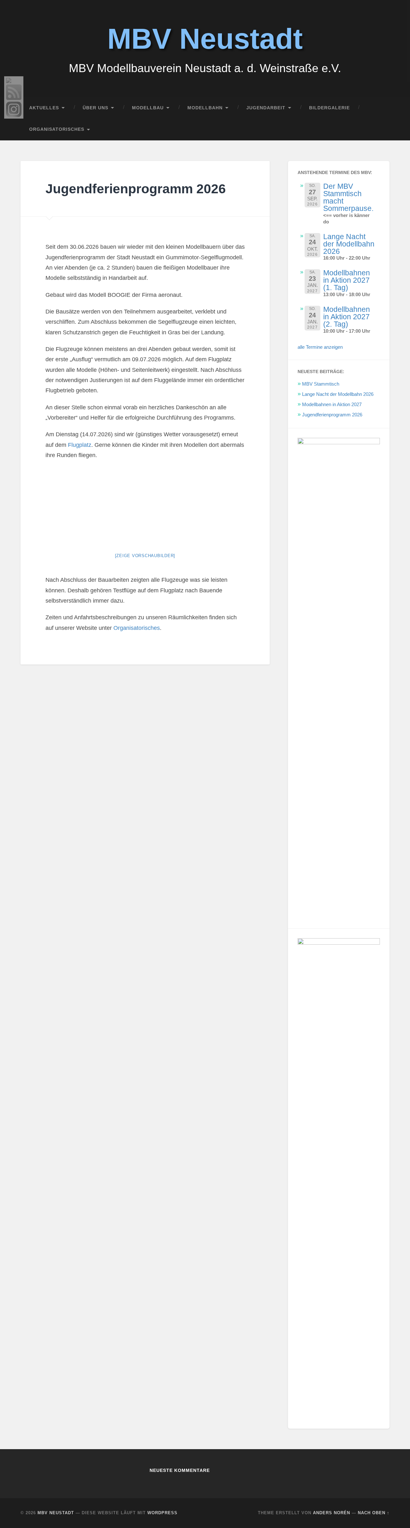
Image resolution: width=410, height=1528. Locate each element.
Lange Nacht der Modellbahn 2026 (348, 243)
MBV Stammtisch (320, 384)
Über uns (95, 107)
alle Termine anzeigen (320, 347)
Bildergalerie (329, 107)
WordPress (162, 1512)
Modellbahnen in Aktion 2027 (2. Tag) (346, 316)
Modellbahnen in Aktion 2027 (332, 404)
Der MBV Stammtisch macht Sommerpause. (348, 197)
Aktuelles (44, 107)
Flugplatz (78, 445)
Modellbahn (205, 107)
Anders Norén (331, 1512)
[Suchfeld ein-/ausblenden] (379, 129)
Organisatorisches (56, 129)
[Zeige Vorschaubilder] (145, 555)
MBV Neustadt (205, 39)
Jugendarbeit (265, 107)
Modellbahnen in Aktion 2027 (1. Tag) (346, 280)
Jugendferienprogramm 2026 (332, 414)
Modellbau (148, 107)
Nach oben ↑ (374, 1512)
